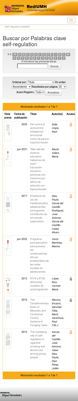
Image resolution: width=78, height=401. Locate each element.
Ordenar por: (19, 82)
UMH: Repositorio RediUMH (17, 27)
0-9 (15, 54)
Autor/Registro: (25, 92)
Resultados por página (44, 86)
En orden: (60, 82)
